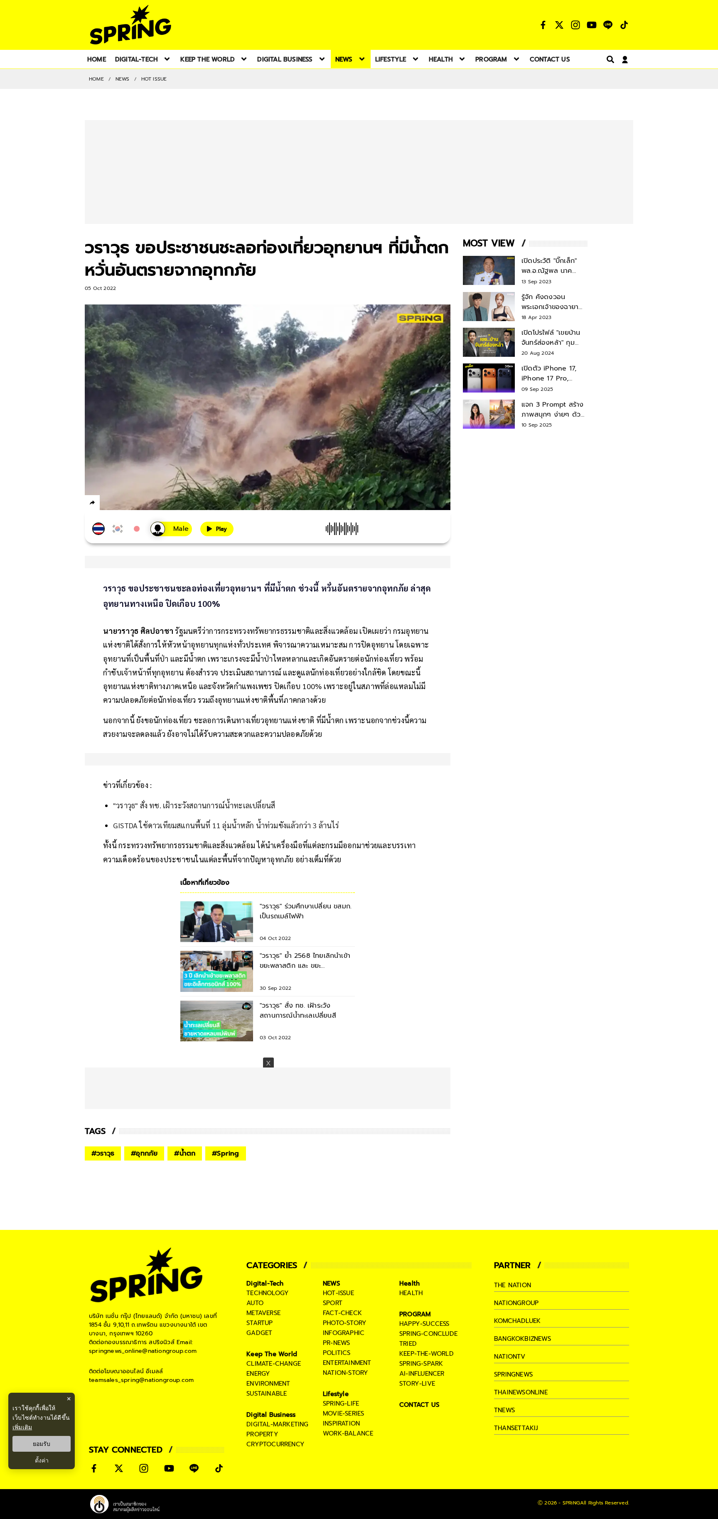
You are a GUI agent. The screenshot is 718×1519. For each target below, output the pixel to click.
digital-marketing (277, 1424)
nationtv (510, 1356)
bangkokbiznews (522, 1338)
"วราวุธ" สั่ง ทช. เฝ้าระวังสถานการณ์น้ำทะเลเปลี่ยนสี (194, 805)
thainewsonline (521, 1392)
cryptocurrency (275, 1444)
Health (409, 1283)
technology (267, 1293)
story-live (417, 1383)
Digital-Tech (264, 1283)
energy (258, 1373)
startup (259, 1323)
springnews (513, 1374)
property (262, 1434)
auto (254, 1303)
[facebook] (108, 504)
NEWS (123, 79)
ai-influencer (422, 1373)
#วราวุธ (102, 1153)
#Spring (225, 1153)
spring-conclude (428, 1333)
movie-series (343, 1413)
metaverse (263, 1313)
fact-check (342, 1313)
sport (332, 1303)
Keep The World (271, 1354)
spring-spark (421, 1363)
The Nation (512, 1285)
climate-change (273, 1363)
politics (337, 1352)
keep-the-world (426, 1353)
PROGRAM (415, 1314)
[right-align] (609, 59)
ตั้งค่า (42, 1460)
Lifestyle (336, 1394)
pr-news (336, 1342)
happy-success (424, 1323)
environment (268, 1383)
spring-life (341, 1403)
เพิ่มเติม (22, 1427)
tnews (504, 1410)
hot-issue (338, 1293)
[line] (137, 504)
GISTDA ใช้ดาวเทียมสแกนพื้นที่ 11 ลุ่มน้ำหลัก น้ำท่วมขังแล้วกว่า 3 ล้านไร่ (226, 825)
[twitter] (122, 502)
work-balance (348, 1433)
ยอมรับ (41, 1443)
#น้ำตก (184, 1153)
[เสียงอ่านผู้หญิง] (171, 529)
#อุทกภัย (144, 1153)
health (411, 1293)
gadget (259, 1332)
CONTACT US (419, 1404)
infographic (343, 1332)
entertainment (347, 1362)
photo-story (344, 1323)
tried (408, 1343)
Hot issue (154, 79)
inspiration (341, 1423)
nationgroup (516, 1303)
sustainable (266, 1393)
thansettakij (516, 1428)
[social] (543, 25)
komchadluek (517, 1320)
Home (96, 79)
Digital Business (270, 1414)
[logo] (130, 24)
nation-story (345, 1372)
